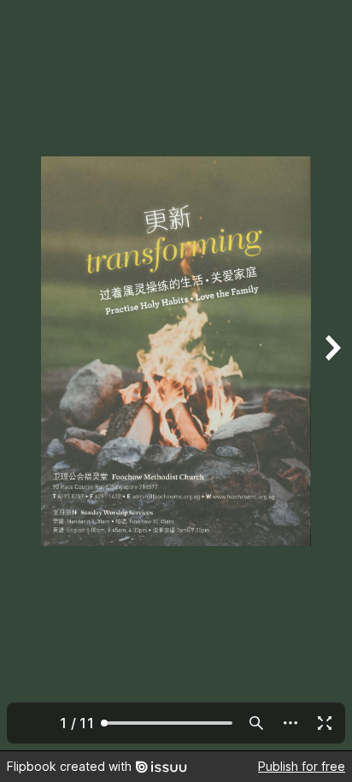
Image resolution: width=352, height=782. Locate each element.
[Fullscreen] (325, 723)
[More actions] (290, 723)
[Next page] (331, 375)
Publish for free (301, 766)
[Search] (256, 723)
